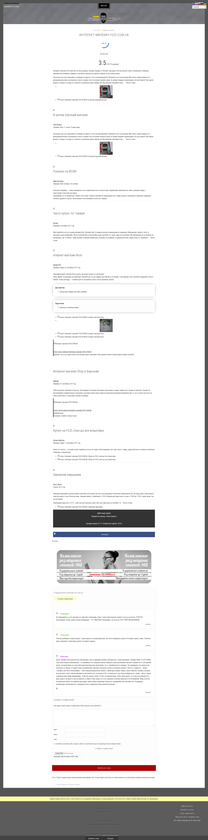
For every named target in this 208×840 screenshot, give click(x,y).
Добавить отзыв (11, 6)
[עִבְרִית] (196, 3)
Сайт (55, 739)
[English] (193, 3)
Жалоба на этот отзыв (104, 768)
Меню (104, 5)
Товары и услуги (108, 30)
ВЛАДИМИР (64, 614)
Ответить (148, 624)
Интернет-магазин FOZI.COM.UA (65, 784)
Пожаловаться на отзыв (104, 812)
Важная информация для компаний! (104, 833)
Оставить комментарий (65, 599)
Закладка (104, 534)
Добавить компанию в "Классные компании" (104, 824)
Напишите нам (193, 817)
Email (56, 734)
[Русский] (202, 3)
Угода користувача (187, 813)
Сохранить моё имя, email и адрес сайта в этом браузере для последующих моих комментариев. (88, 744)
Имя (55, 729)
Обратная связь (187, 806)
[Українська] (205, 3)
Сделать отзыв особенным (104, 821)
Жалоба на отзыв (187, 810)
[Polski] (199, 3)
